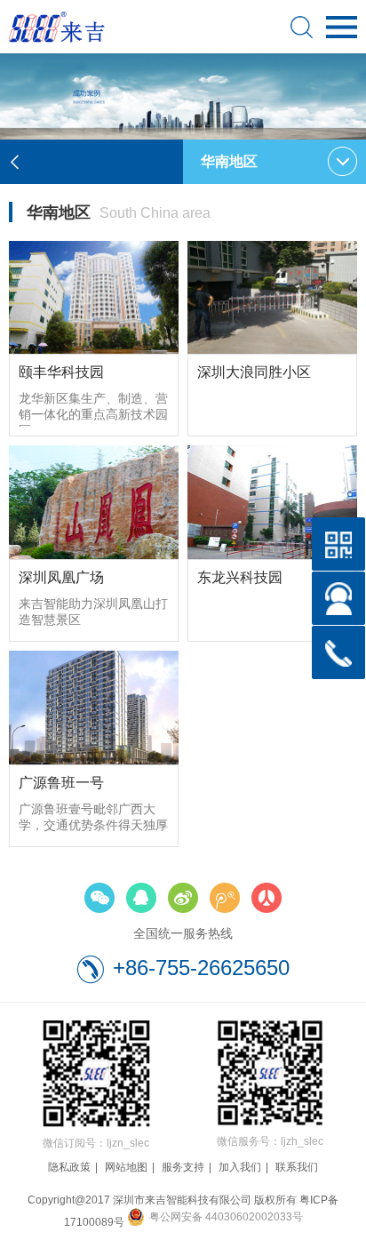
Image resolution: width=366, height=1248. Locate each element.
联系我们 (296, 1167)
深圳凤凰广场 (61, 577)
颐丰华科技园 (61, 372)
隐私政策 (69, 1167)
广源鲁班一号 (61, 782)
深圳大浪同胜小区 (254, 372)
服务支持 (183, 1167)
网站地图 (126, 1167)
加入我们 (240, 1167)
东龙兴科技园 (239, 577)
